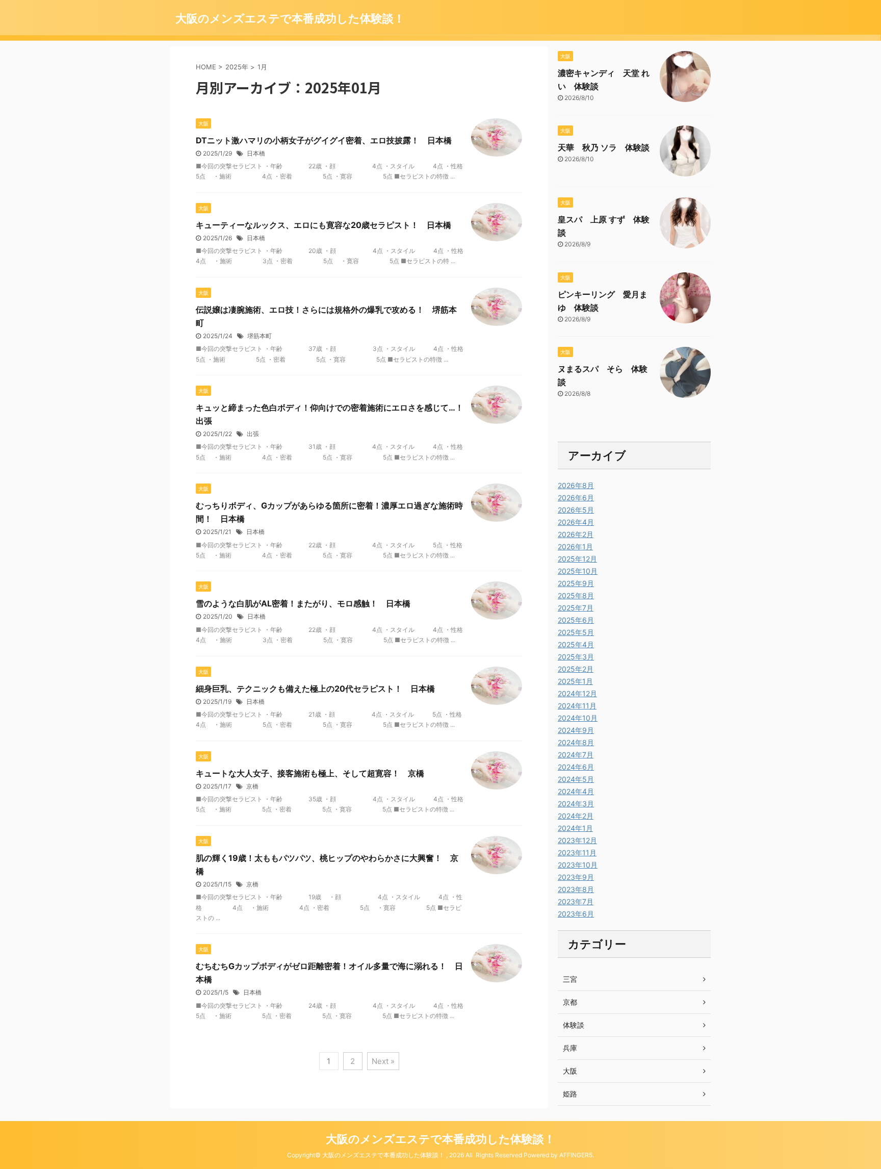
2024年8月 (576, 742)
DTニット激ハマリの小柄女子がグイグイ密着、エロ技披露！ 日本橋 (324, 140)
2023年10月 (578, 864)
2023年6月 (576, 913)
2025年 (236, 67)
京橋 (252, 786)
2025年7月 (575, 607)
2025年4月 (576, 644)
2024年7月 (575, 754)
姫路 (570, 1093)
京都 (570, 1002)
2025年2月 (575, 669)
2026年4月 (576, 522)
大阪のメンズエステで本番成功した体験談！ (290, 18)
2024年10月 (578, 718)
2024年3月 (576, 803)
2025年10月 (578, 571)
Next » (383, 1061)
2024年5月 (576, 779)
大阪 (570, 1070)
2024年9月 (576, 730)
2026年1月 (575, 546)
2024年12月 (577, 693)
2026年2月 (575, 534)
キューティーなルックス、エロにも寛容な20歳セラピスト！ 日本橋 (323, 225)
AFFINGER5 (575, 1155)
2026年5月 (576, 509)
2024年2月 (575, 815)
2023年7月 (575, 901)
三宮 (570, 979)
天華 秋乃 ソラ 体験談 (604, 147)
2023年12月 (577, 840)
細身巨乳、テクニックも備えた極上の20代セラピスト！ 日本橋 (315, 688)
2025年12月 (577, 558)
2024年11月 (577, 705)
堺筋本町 (259, 336)
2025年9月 (576, 583)
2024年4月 (576, 791)
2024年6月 (576, 767)
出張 (253, 434)
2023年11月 (577, 852)
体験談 (573, 1025)
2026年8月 (576, 485)
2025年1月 (575, 681)
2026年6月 (576, 497)
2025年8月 (576, 595)
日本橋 (256, 153)
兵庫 (570, 1048)
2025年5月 (576, 632)
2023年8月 (576, 889)
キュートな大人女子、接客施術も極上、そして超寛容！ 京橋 (310, 773)
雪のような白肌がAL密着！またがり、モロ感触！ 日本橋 (303, 603)
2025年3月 (576, 656)
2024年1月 (575, 828)
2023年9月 (576, 877)
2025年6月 (576, 620)
